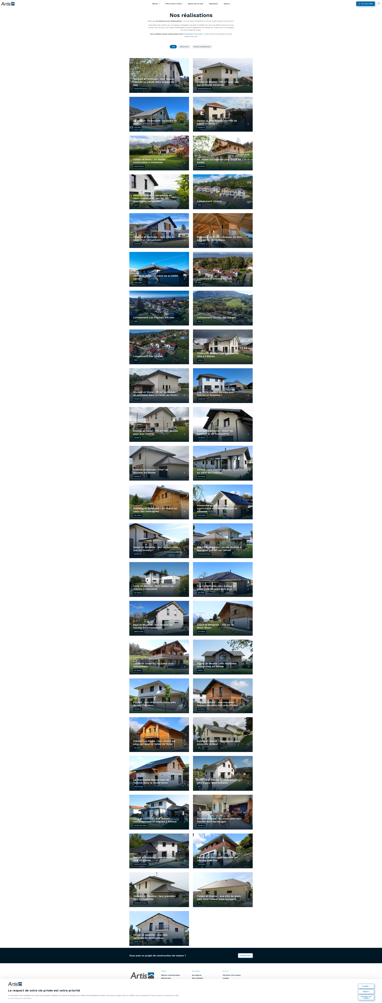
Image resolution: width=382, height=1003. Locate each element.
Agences (227, 3)
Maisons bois (184, 46)
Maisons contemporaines (202, 46)
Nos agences (197, 975)
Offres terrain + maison (173, 3)
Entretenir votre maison (232, 975)
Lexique (226, 978)
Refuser (365, 991)
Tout (173, 46)
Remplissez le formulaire (193, 34)
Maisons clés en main (195, 3)
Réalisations (213, 3)
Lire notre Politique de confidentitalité (19, 998)
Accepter (365, 986)
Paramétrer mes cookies (366, 997)
